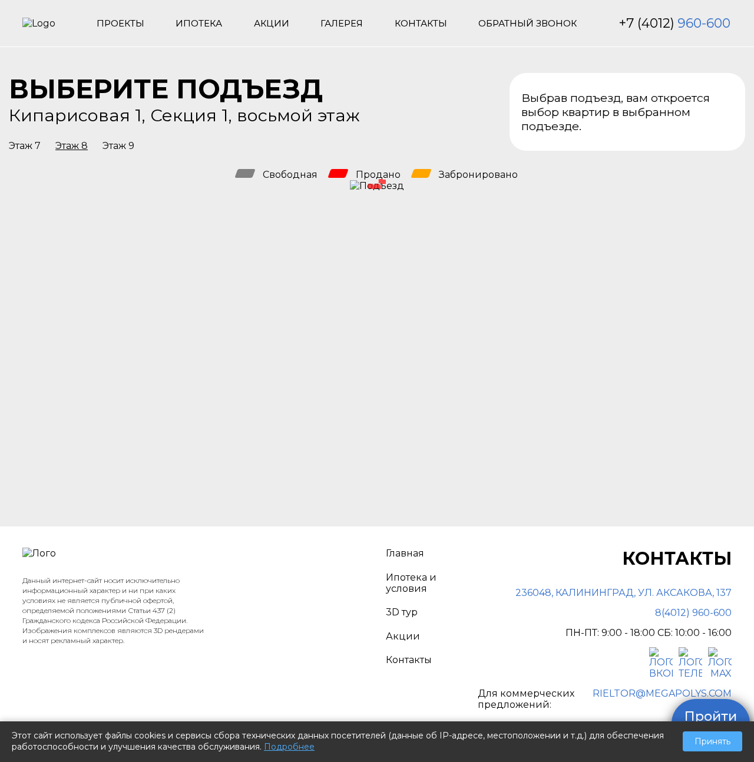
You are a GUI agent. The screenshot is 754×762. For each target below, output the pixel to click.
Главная (405, 553)
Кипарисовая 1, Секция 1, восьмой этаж (184, 115)
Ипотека (199, 23)
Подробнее (289, 746)
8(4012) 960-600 (693, 612)
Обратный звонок (527, 23)
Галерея (341, 23)
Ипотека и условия (411, 583)
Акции (271, 23)
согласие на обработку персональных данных (537, 465)
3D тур (402, 612)
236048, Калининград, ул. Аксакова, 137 (623, 592)
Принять (712, 741)
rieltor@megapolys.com (662, 693)
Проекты (120, 23)
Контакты (421, 23)
